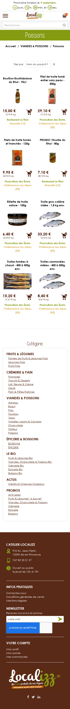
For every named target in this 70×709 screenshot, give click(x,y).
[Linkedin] (39, 697)
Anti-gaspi (14, 494)
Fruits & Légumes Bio (20, 458)
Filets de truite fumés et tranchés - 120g (17, 141)
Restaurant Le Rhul (17, 119)
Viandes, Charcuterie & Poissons (27, 502)
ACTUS (11, 479)
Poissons (13, 433)
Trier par (18, 64)
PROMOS (13, 490)
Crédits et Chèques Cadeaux (26, 484)
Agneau (13, 402)
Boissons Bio (15, 473)
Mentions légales (16, 600)
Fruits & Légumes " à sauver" (25, 498)
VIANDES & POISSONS (34, 46)
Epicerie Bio (15, 469)
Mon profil (12, 649)
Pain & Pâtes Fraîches (21, 391)
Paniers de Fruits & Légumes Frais (28, 358)
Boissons (13, 513)
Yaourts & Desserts (19, 380)
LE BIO (11, 454)
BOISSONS (14, 443)
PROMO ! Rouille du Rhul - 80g (52, 141)
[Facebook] (28, 697)
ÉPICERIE (13, 447)
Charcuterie (15, 425)
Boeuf (11, 406)
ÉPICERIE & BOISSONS (22, 439)
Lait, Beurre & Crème (20, 384)
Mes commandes (16, 656)
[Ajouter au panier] (29, 112)
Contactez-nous (16, 593)
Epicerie (13, 510)
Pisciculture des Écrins (52, 119)
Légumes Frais (16, 362)
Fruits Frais (14, 366)
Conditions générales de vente (25, 596)
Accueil (10, 46)
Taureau (13, 414)
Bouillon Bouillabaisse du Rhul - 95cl (17, 80)
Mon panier (13, 653)
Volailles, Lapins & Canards (24, 421)
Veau (11, 417)
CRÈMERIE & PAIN (19, 372)
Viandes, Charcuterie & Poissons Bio (30, 461)
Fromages (14, 376)
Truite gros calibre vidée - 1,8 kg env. (53, 203)
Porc (11, 410)
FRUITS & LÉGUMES (20, 354)
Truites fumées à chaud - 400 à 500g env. (17, 265)
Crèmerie (13, 506)
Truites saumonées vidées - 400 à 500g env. (52, 265)
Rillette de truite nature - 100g (17, 203)
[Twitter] (33, 697)
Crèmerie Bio (16, 465)
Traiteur (12, 429)
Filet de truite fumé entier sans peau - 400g (52, 80)
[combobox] (35, 25)
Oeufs (11, 388)
